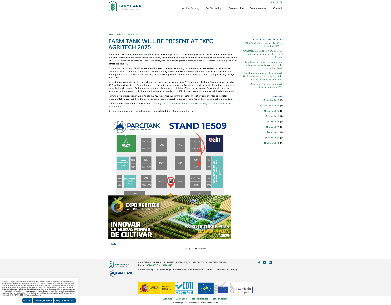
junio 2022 (273, 126)
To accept (27, 300)
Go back (201, 248)
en (276, 2)
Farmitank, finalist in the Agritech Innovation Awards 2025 (267, 85)
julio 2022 (274, 121)
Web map (167, 298)
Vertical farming (190, 8)
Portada (112, 34)
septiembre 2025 (270, 105)
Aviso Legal (181, 298)
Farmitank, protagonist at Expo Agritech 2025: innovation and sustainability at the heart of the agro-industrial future (263, 76)
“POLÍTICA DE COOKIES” (18, 295)
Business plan (236, 8)
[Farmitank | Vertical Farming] (128, 5)
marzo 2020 (273, 137)
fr (281, 2)
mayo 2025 (273, 116)
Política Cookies (219, 298)
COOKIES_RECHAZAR (43, 300)
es (272, 2)
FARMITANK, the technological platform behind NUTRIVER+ (264, 44)
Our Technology (214, 8)
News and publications (128, 34)
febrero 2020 (272, 142)
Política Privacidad (199, 298)
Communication (258, 8)
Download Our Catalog (226, 269)
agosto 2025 (272, 110)
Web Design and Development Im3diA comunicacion (195, 302)
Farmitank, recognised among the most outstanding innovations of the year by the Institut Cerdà (264, 65)
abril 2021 (274, 132)
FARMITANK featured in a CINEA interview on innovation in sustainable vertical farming (263, 54)
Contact (277, 8)
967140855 (150, 265)
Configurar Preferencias (64, 300)
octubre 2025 (272, 100)
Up (188, 248)
